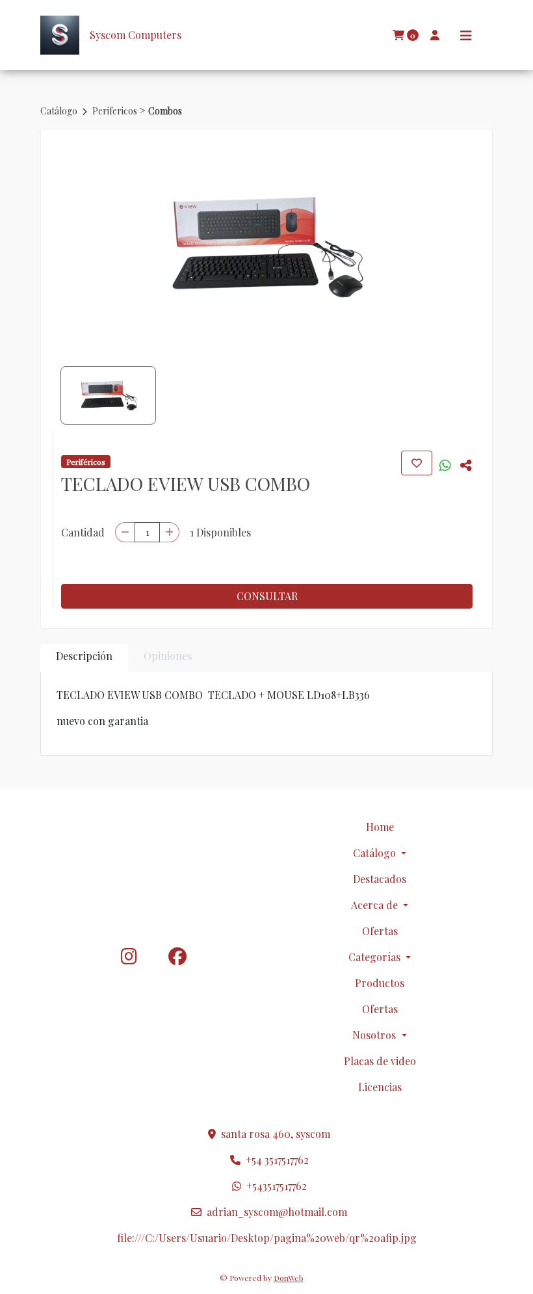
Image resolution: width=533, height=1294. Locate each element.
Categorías (375, 957)
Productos (379, 983)
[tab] (84, 658)
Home (380, 827)
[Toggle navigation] (466, 35)
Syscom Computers (135, 35)
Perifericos (115, 111)
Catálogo (59, 111)
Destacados (379, 879)
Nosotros (375, 1035)
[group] (266, 246)
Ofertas (380, 931)
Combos (165, 111)
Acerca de (375, 905)
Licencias (380, 1087)
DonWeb (289, 1278)
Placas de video (380, 1061)
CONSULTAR (267, 596)
